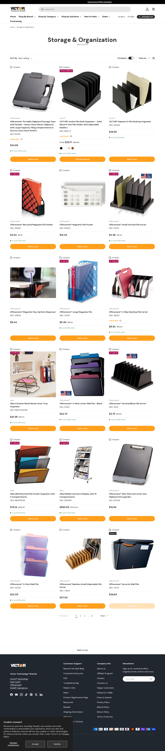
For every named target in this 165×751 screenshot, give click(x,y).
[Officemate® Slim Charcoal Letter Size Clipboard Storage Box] (132, 464)
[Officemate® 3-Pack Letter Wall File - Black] (83, 374)
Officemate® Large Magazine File (76, 312)
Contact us (102, 683)
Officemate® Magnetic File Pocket (76, 224)
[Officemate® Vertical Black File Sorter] (132, 374)
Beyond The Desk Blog (73, 668)
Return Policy (103, 712)
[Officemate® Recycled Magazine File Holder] (33, 195)
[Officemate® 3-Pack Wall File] (33, 555)
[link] (62, 615)
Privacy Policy (103, 702)
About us (101, 668)
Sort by (13, 58)
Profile (131, 16)
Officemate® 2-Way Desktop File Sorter (128, 312)
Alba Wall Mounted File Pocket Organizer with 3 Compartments (32, 495)
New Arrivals (90, 16)
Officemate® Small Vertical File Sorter (127, 224)
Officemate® (16, 685)
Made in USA (69, 688)
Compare (122, 58)
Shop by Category (47, 16)
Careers (100, 678)
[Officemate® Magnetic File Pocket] (83, 195)
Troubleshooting (71, 683)
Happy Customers (105, 688)
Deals (105, 16)
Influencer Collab (105, 692)
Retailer (66, 707)
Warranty (67, 716)
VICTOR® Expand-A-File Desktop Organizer (130, 121)
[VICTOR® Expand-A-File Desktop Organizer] (132, 92)
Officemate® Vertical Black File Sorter (127, 403)
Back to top (82, 650)
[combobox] (85, 9)
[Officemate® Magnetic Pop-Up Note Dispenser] (33, 283)
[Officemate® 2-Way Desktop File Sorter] (132, 283)
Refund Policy (103, 707)
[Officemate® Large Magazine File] (83, 283)
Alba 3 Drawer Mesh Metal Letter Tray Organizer (29, 405)
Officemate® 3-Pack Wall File (24, 584)
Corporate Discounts (73, 673)
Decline (57, 744)
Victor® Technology (19, 679)
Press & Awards (104, 697)
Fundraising (16, 21)
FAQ (65, 678)
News (65, 692)
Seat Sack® (15, 682)
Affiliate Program (105, 673)
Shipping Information (73, 712)
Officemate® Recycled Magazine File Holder (31, 224)
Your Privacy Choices (73, 721)
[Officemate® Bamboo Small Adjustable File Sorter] (83, 555)
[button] (153, 9)
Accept (35, 744)
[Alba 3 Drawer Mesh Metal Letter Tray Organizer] (33, 374)
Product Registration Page (75, 697)
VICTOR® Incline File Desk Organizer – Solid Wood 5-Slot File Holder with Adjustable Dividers (81, 124)
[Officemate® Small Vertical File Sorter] (132, 195)
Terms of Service (105, 716)
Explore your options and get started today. (75, 2)
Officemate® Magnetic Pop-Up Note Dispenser (33, 312)
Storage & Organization (25, 27)
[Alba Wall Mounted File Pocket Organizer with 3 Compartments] (33, 464)
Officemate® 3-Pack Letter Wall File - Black (81, 403)
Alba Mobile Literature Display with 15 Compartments (78, 495)
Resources (68, 702)
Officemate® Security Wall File (124, 584)
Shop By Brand (26, 16)
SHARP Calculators (19, 688)
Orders (121, 16)
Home (13, 16)
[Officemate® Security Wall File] (132, 555)
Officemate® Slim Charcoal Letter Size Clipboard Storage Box (128, 495)
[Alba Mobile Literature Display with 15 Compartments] (83, 464)
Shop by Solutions (70, 16)
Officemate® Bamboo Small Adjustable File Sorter (81, 586)
